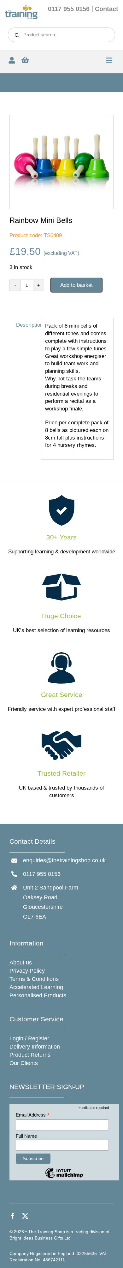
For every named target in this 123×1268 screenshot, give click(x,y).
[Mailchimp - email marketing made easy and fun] (64, 1177)
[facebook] (12, 1216)
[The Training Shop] (21, 7)
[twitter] (25, 1216)
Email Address (33, 1115)
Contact (106, 8)
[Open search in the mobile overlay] (61, 34)
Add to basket (76, 285)
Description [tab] (26, 325)
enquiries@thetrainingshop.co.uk (64, 860)
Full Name (26, 1136)
